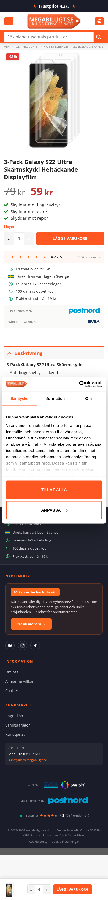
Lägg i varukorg (70, 238)
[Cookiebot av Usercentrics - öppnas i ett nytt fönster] (79, 384)
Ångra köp (14, 715)
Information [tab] (54, 398)
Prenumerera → (31, 623)
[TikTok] (35, 645)
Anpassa (51, 510)
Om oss (11, 672)
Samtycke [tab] (19, 398)
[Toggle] (9, 353)
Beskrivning (28, 353)
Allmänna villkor (19, 681)
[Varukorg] (99, 21)
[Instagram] (22, 645)
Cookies (12, 690)
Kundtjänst (15, 734)
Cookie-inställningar (65, 842)
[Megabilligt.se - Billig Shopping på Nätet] (54, 21)
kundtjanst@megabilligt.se (27, 759)
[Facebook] (10, 645)
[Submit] (99, 37)
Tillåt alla (54, 490)
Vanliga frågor (17, 725)
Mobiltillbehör (56, 46)
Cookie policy (38, 842)
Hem (7, 46)
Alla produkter (27, 46)
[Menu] (8, 21)
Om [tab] (88, 398)
